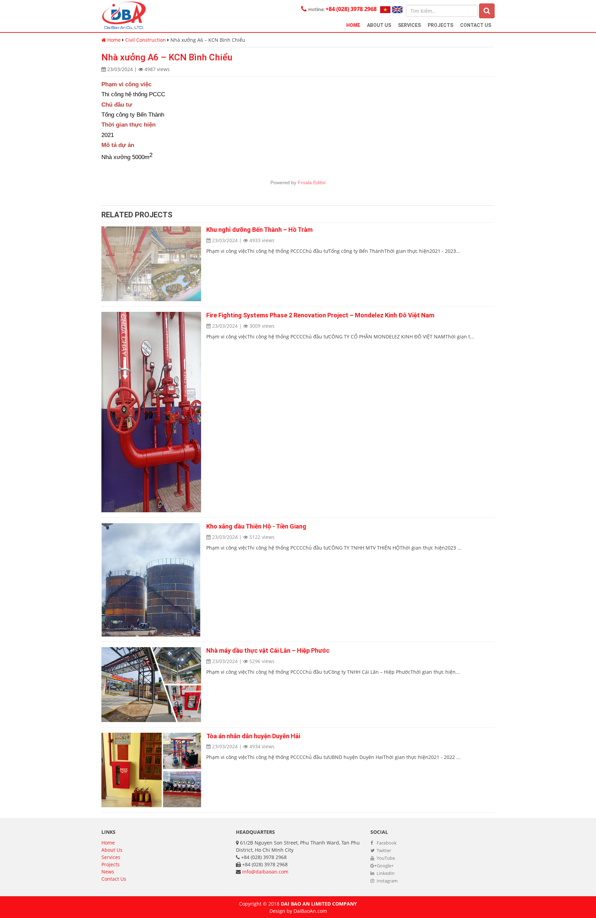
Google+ (385, 865)
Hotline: (342, 9)
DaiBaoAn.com (310, 911)
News (107, 871)
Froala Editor (312, 182)
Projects (440, 25)
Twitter (383, 850)
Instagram (387, 881)
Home (353, 25)
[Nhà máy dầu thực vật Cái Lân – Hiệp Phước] (151, 684)
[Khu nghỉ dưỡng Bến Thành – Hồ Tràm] (151, 263)
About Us (379, 25)
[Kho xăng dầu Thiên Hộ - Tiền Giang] (151, 579)
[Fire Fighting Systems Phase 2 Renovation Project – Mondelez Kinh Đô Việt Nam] (151, 412)
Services (409, 25)
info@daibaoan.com (265, 871)
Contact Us (475, 25)
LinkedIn (385, 873)
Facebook (386, 843)
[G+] (168, 193)
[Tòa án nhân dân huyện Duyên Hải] (151, 770)
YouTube (385, 858)
